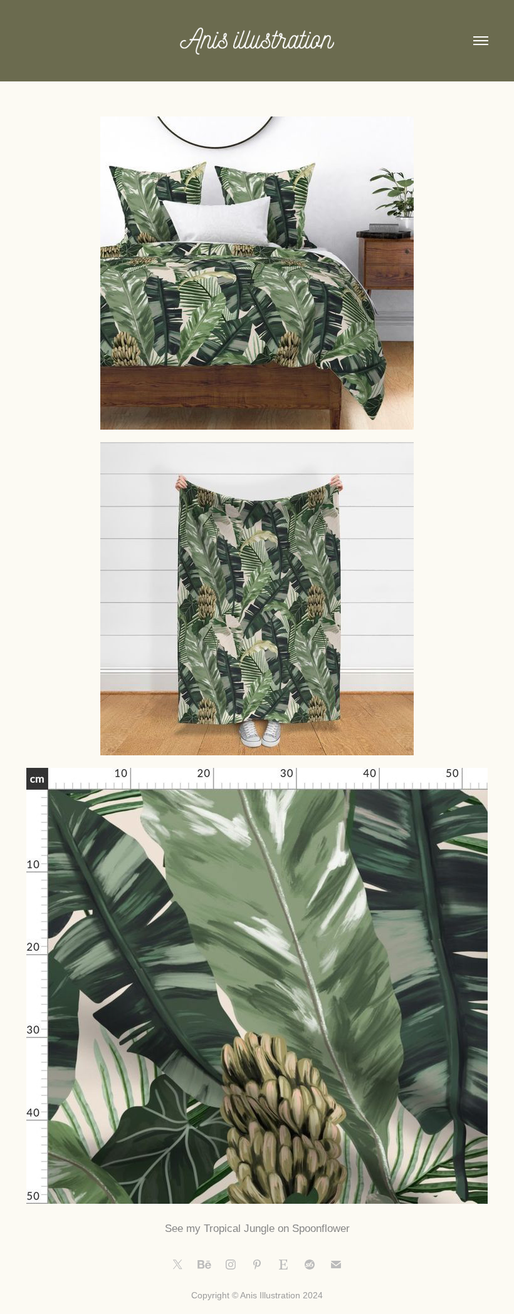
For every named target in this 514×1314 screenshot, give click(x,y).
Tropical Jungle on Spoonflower (277, 1228)
